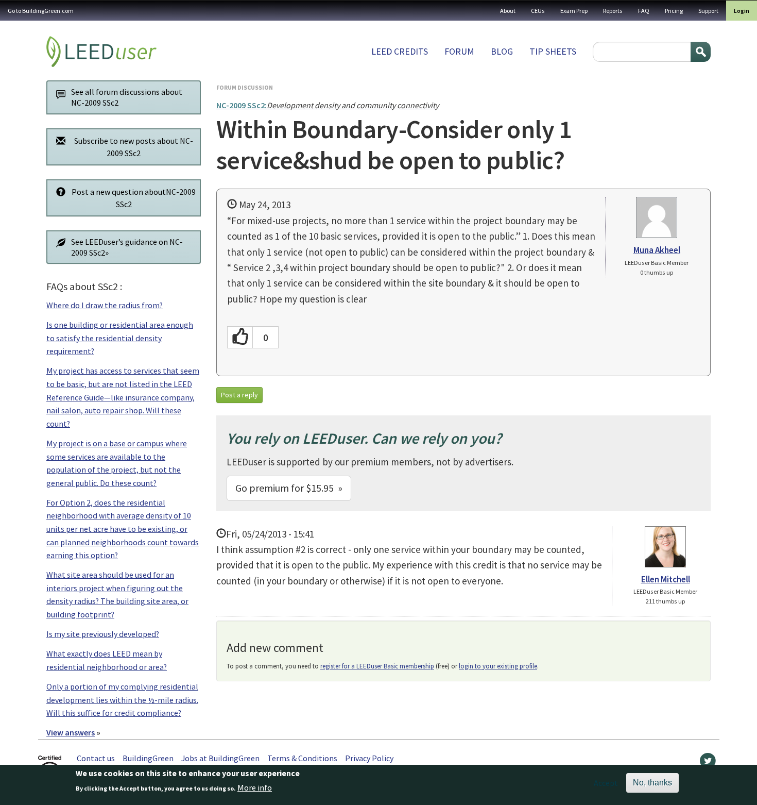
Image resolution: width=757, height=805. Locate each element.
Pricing (674, 10)
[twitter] (707, 763)
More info (254, 788)
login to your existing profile (498, 666)
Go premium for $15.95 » (288, 487)
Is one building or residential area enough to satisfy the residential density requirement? (119, 338)
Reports (613, 10)
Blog (502, 51)
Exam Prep (574, 10)
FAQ (643, 10)
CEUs (538, 10)
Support (708, 10)
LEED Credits (399, 51)
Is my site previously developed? (102, 634)
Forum (459, 51)
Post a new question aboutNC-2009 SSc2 (134, 198)
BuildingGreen (148, 758)
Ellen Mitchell (665, 579)
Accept (606, 783)
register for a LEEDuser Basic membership (377, 666)
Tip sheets (552, 51)
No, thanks (652, 782)
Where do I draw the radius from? (104, 305)
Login (741, 10)
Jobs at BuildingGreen (220, 758)
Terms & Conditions (302, 758)
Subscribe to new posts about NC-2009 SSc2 (133, 147)
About (507, 10)
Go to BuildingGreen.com (41, 10)
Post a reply (239, 394)
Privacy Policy (369, 758)
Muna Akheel (656, 250)
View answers (70, 732)
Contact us (96, 758)
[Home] (101, 51)
